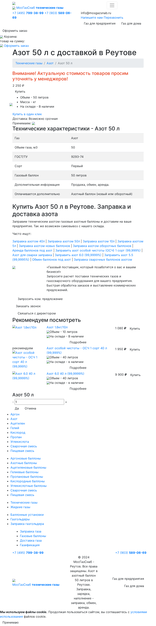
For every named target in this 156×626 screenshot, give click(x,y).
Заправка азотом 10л (99, 241)
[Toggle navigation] (112, 5)
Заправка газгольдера (27, 524)
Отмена (30, 408)
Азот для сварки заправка (32, 255)
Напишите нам (92, 17)
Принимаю (10, 622)
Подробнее (78, 342)
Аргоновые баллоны (25, 458)
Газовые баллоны (33, 536)
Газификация (30, 545)
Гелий (14, 428)
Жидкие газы (20, 507)
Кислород (17, 432)
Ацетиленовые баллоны (28, 467)
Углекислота (19, 442)
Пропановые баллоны (26, 476)
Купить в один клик (27, 114)
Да (17, 408)
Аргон (14, 414)
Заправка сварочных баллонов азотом (103, 259)
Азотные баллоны (23, 463)
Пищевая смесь (22, 451)
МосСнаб (39, 8)
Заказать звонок (28, 306)
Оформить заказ (14, 31)
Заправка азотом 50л (64, 241)
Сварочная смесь (23, 446)
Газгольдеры (20, 519)
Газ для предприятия (99, 23)
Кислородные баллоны (27, 481)
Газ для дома (131, 23)
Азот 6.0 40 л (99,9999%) (65, 373)
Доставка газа (31, 540)
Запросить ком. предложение (40, 299)
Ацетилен (17, 423)
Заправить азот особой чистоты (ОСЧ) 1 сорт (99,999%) (98, 250)
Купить (20, 91)
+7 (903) (130, 553)
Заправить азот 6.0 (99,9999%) (78, 255)
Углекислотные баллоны (28, 486)
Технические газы (28, 63)
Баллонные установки (27, 515)
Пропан (16, 437)
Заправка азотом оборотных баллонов (102, 246)
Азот (50, 63)
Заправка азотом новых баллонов (44, 246)
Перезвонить (113, 17)
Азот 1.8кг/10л (57, 327)
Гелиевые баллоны (24, 472)
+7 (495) (28, 13)
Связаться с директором (37, 313)
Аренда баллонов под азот (32, 250)
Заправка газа (30, 531)
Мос (35, 584)
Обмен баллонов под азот (51, 259)
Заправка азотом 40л (28, 241)
